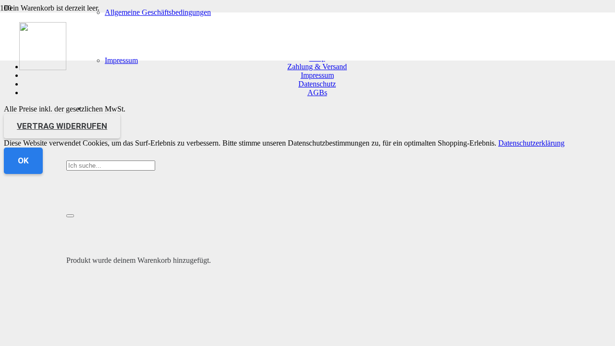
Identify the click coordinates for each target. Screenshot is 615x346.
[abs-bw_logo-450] (42, 67)
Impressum (317, 75)
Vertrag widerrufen (62, 126)
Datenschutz (317, 84)
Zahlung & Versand (317, 66)
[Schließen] (70, 215)
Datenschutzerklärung (531, 143)
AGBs (317, 92)
